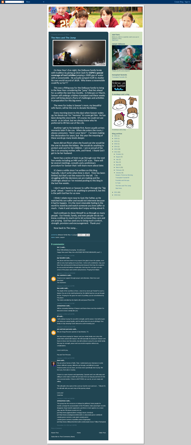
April (117, 165)
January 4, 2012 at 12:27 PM (66, 327)
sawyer (62, 237)
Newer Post (55, 432)
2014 (116, 146)
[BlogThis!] (81, 235)
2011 (116, 192)
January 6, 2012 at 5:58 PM (65, 398)
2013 (116, 149)
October (118, 154)
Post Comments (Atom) (67, 436)
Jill (58, 316)
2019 (116, 141)
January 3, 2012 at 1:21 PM (65, 286)
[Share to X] (83, 235)
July (117, 159)
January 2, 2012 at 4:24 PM (65, 255)
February (119, 170)
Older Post (102, 432)
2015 (116, 144)
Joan (59, 360)
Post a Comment (56, 428)
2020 (116, 138)
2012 (116, 152)
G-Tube (118, 183)
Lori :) (59, 247)
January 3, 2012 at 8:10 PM (65, 314)
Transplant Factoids (118, 77)
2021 (116, 136)
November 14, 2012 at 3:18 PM (67, 425)
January (118, 172)
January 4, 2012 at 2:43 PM (65, 358)
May (117, 162)
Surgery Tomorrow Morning (124, 175)
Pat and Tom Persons (64, 329)
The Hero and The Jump (123, 185)
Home (79, 432)
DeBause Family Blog (64, 235)
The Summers (62, 275)
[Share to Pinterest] (88, 235)
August (118, 157)
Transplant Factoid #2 (122, 177)
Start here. (115, 40)
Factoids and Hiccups (122, 180)
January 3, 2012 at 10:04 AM (66, 273)
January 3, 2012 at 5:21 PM (65, 303)
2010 (116, 195)
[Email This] (78, 235)
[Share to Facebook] (86, 235)
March (118, 167)
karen (57, 237)
